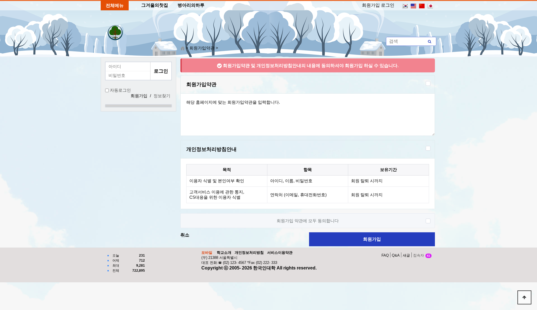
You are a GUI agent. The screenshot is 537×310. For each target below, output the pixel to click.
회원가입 (372, 239)
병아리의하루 (191, 5)
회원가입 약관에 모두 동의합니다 (308, 221)
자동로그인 (120, 90)
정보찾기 (162, 96)
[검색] (429, 41)
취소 (184, 235)
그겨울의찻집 (154, 5)
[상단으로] (524, 297)
